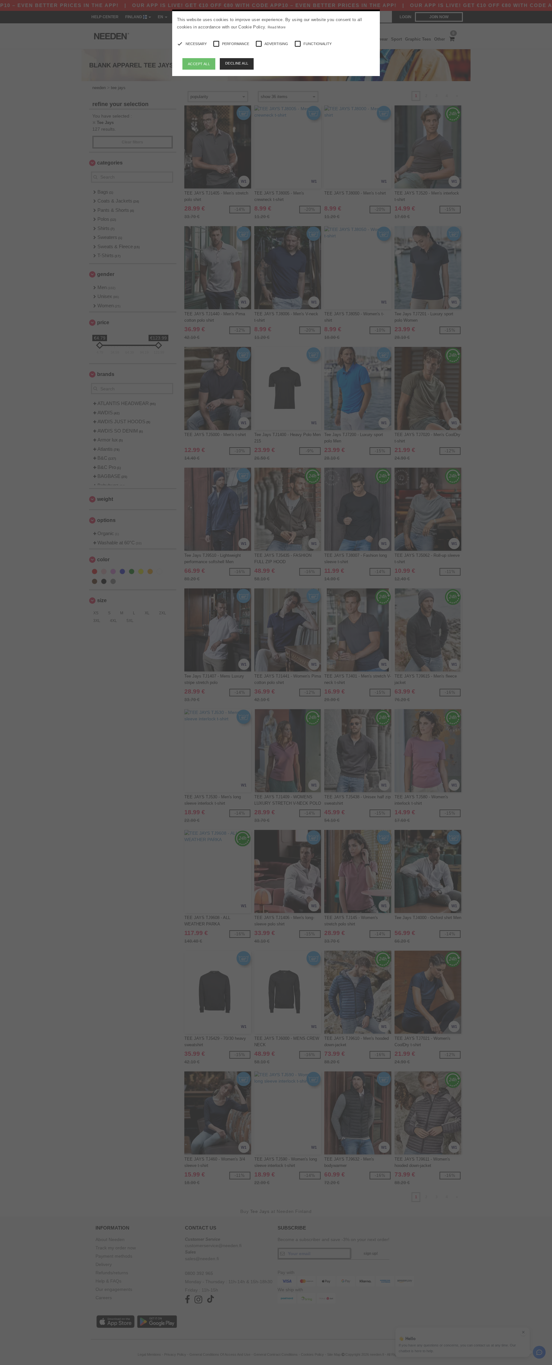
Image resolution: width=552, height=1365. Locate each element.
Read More (277, 27)
